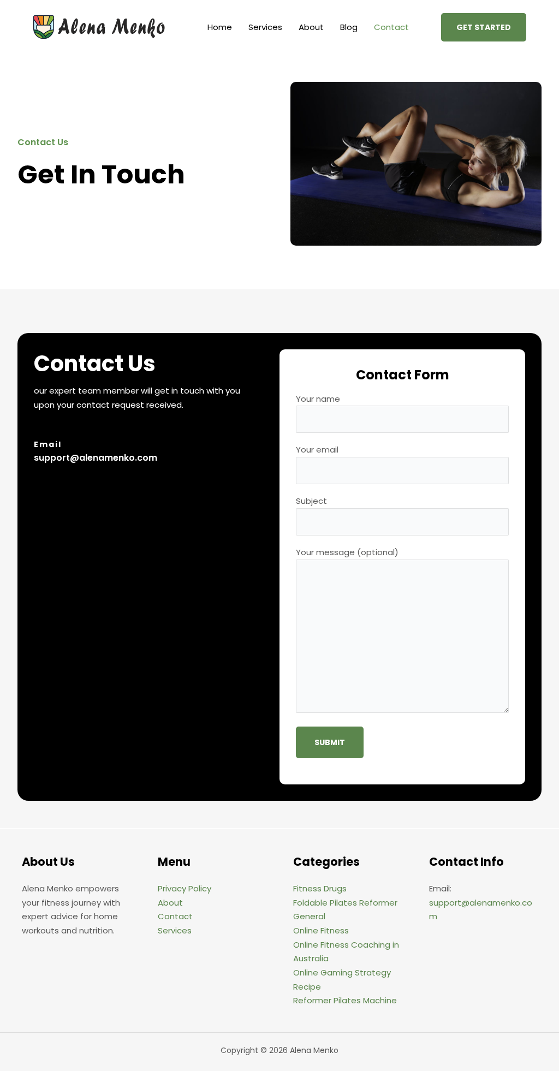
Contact (391, 27)
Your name (318, 398)
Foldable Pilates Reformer (345, 902)
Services (265, 27)
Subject (311, 501)
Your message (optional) (347, 552)
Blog (349, 27)
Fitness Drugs (320, 888)
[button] (483, 27)
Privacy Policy (184, 888)
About (311, 27)
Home (219, 27)
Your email (317, 449)
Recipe (307, 986)
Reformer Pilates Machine (345, 1000)
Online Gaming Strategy (342, 972)
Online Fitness (321, 930)
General (309, 916)
